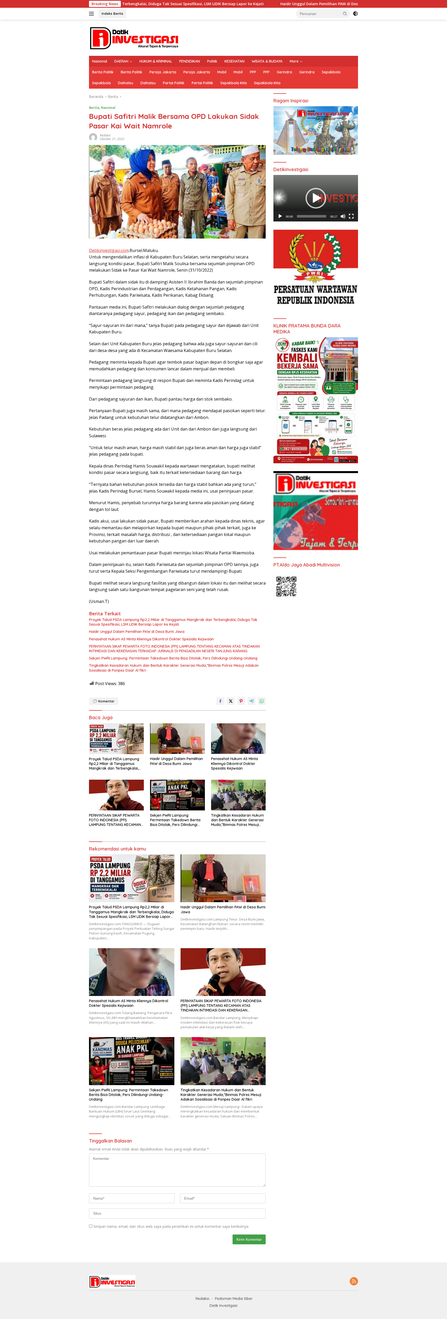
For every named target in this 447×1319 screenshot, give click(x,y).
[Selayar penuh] (351, 216)
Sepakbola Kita (233, 83)
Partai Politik (173, 83)
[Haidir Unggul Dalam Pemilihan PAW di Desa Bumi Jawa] (177, 738)
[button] (345, 13)
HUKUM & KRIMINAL (155, 61)
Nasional (99, 61)
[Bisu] (343, 216)
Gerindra (284, 72)
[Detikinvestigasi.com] (134, 37)
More (294, 61)
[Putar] (280, 216)
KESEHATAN (234, 61)
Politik (212, 61)
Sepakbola (331, 72)
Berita (94, 107)
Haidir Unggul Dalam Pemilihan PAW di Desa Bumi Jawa (242, 4)
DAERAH (121, 61)
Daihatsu (125, 83)
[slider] (311, 216)
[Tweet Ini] (231, 701)
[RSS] (354, 1281)
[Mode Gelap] (355, 13)
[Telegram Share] (251, 701)
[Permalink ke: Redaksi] (93, 136)
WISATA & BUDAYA (267, 61)
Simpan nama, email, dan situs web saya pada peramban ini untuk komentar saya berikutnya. (171, 1226)
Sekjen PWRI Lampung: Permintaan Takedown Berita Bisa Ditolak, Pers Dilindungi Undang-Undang (173, 658)
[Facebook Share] (220, 701)
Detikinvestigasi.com (109, 250)
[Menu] (92, 13)
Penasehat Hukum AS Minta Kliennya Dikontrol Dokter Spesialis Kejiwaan (151, 639)
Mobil (221, 72)
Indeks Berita (112, 13)
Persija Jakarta (163, 72)
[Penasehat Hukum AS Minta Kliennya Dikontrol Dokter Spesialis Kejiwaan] (238, 738)
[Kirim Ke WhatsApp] (262, 701)
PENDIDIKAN (189, 61)
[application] (315, 198)
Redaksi (105, 135)
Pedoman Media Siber (234, 1298)
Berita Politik (103, 72)
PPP (253, 72)
